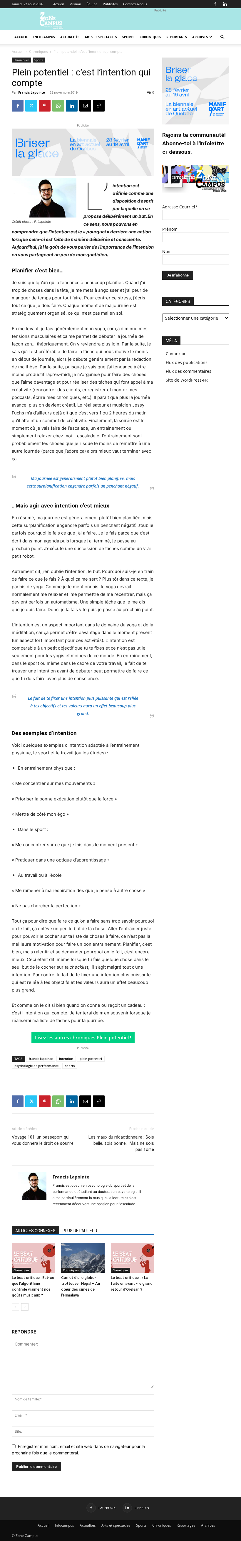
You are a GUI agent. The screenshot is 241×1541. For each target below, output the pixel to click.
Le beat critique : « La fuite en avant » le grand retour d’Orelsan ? (132, 1283)
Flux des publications (186, 362)
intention (66, 1058)
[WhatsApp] (58, 106)
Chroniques (150, 37)
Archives (200, 37)
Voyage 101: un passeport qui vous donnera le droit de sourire (42, 1140)
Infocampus (44, 37)
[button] (222, 37)
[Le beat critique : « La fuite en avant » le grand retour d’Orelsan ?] (132, 1257)
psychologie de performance (36, 1065)
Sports (128, 37)
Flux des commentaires (188, 371)
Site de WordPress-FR (187, 380)
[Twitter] (31, 106)
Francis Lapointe (31, 92)
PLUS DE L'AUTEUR (80, 1230)
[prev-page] (15, 1307)
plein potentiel (91, 1058)
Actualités (69, 37)
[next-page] (25, 1307)
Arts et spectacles (101, 37)
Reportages (176, 37)
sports (70, 1065)
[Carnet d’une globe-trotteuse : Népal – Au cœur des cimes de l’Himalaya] (82, 1257)
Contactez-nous (135, 4)
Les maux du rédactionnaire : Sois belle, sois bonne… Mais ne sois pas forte (121, 1143)
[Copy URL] (99, 106)
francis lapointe (41, 1058)
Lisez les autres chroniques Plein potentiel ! (83, 1037)
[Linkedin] (224, 4)
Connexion (176, 353)
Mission (75, 4)
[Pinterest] (45, 106)
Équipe (92, 4)
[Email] (85, 106)
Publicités (110, 4)
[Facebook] (215, 4)
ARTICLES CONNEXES (35, 1230)
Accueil (58, 4)
